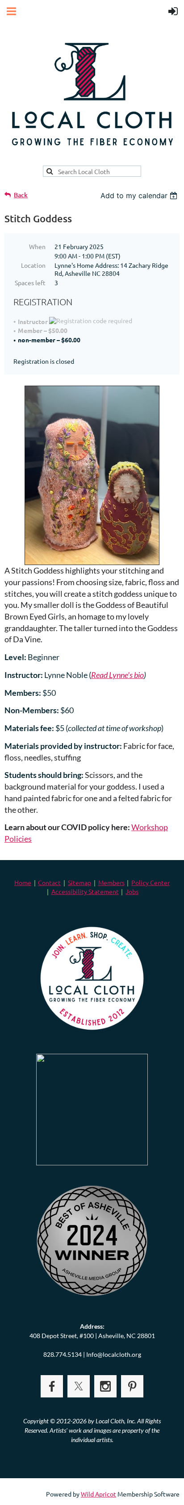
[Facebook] (52, 1386)
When (37, 246)
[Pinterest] (132, 1386)
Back (21, 195)
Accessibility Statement (85, 891)
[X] (78, 1386)
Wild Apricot (98, 1494)
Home (22, 882)
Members (111, 882)
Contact (49, 882)
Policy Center (150, 882)
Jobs (131, 891)
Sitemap (79, 882)
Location (33, 265)
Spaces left (30, 283)
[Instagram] (105, 1386)
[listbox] (140, 195)
